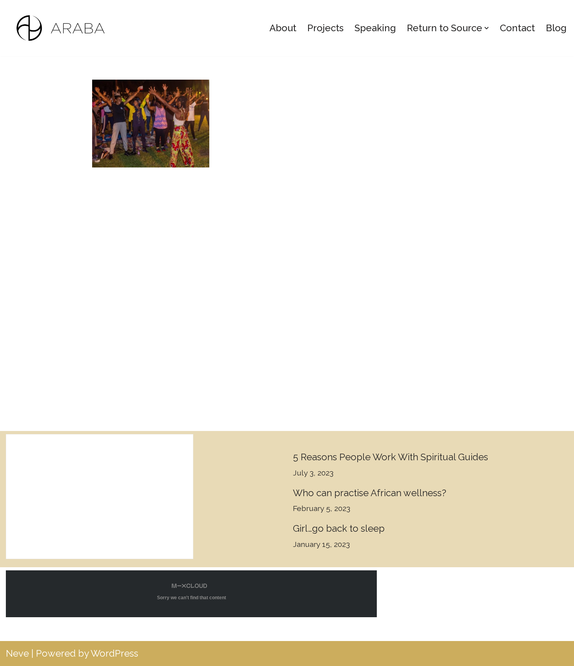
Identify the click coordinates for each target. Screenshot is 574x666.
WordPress (114, 653)
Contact (517, 28)
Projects (325, 28)
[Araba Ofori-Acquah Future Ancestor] (64, 28)
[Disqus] (287, 293)
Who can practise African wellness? (369, 493)
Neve (17, 653)
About (282, 28)
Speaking (375, 28)
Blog (556, 28)
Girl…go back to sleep (339, 528)
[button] (486, 28)
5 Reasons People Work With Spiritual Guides (390, 457)
